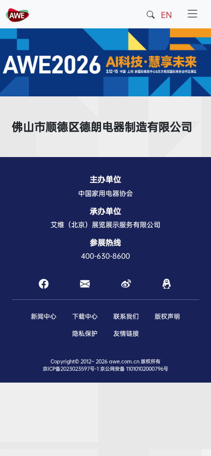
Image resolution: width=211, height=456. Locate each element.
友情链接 (126, 333)
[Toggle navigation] (192, 14)
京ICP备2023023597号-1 (71, 368)
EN (166, 15)
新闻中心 (43, 316)
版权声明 (167, 316)
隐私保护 (85, 333)
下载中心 (85, 316)
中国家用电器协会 (105, 193)
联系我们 (126, 316)
